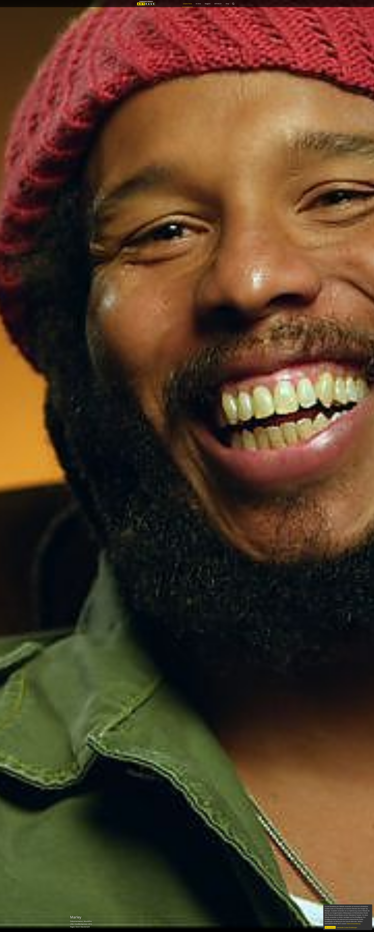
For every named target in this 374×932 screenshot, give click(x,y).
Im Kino (198, 4)
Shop (227, 4)
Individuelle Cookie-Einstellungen (347, 927)
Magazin (207, 4)
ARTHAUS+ (218, 4)
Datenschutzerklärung (353, 923)
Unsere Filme (187, 4)
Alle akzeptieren (330, 927)
